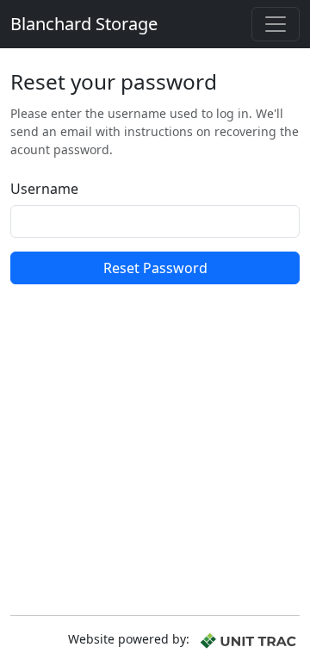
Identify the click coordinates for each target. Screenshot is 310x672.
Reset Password (155, 267)
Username (44, 188)
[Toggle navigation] (275, 24)
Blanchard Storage (84, 23)
